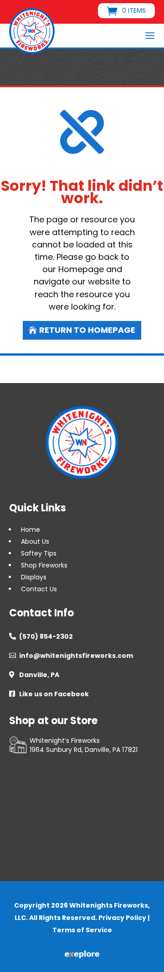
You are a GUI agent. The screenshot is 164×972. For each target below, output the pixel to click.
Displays (33, 577)
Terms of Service (82, 930)
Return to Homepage (87, 330)
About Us (35, 541)
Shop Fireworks (44, 565)
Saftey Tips (38, 553)
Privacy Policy (122, 917)
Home (30, 529)
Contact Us (39, 589)
